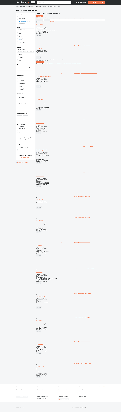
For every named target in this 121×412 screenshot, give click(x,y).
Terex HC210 (39, 245)
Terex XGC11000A (40, 296)
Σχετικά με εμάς (19, 389)
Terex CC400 (39, 320)
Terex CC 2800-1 (40, 220)
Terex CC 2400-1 (40, 123)
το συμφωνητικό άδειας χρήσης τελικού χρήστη (72, 63)
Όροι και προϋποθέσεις (41, 389)
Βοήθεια (17, 391)
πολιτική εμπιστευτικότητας (55, 63)
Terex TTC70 (39, 272)
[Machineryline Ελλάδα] (22, 2)
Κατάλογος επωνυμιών (41, 398)
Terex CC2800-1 (40, 99)
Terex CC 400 (39, 48)
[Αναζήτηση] (38, 2)
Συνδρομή (40, 62)
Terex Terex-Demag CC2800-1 (43, 76)
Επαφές (17, 394)
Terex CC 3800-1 (40, 24)
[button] (37, 35)
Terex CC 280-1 (40, 366)
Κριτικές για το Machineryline (42, 396)
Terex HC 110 (39, 344)
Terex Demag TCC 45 (41, 150)
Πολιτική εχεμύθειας (41, 391)
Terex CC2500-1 (40, 199)
